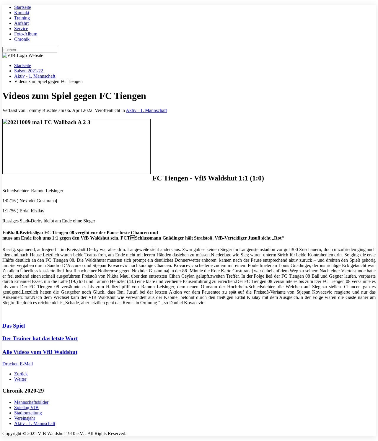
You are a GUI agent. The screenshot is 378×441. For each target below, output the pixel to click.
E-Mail (26, 363)
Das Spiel (13, 326)
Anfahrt (21, 23)
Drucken (11, 363)
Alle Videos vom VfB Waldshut (39, 352)
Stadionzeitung (28, 412)
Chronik (22, 39)
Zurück (21, 373)
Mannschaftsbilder (31, 402)
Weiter (20, 379)
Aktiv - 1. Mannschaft (34, 76)
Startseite (22, 7)
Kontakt (21, 12)
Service (21, 28)
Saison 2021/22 (28, 70)
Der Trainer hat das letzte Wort (40, 338)
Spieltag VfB (26, 407)
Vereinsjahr (24, 418)
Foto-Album (25, 33)
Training (22, 17)
